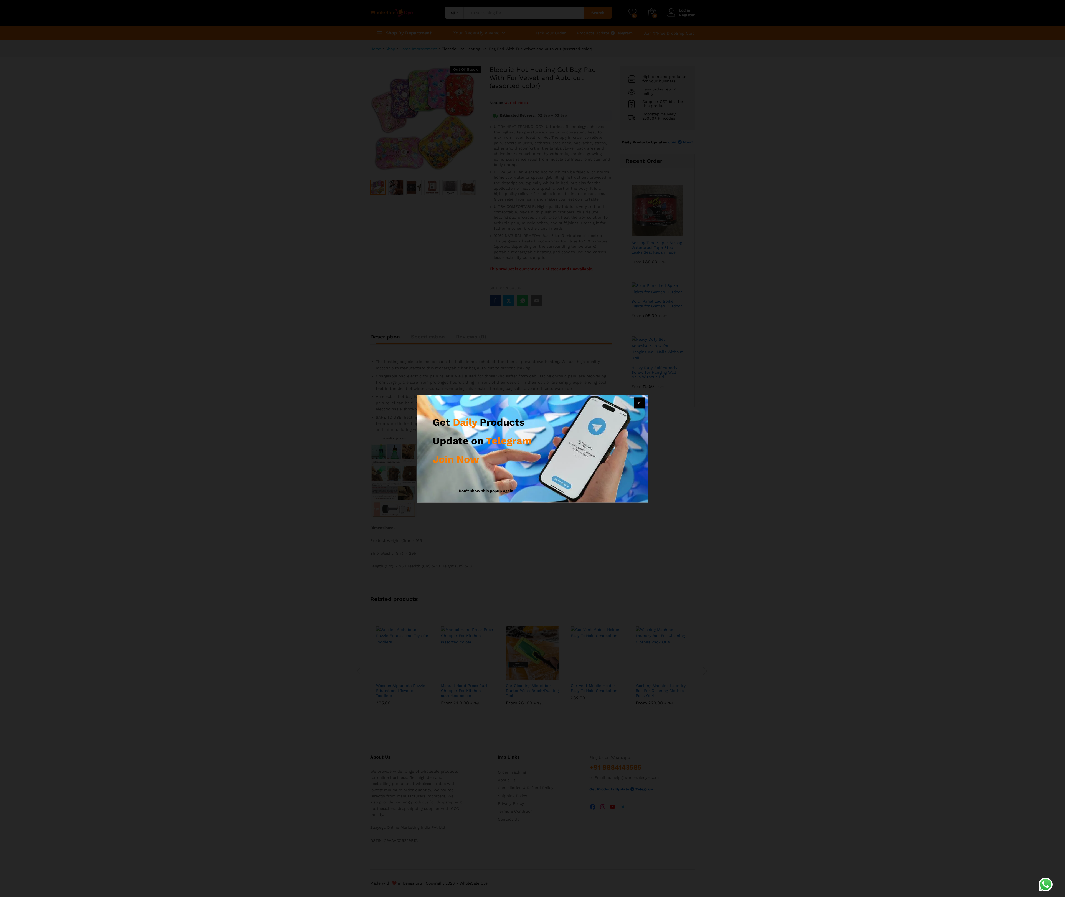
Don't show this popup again (486, 491)
